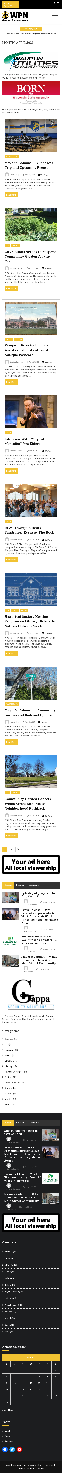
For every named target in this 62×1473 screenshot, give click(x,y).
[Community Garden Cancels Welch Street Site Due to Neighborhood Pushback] (31, 771)
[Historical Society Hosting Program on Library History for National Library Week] (31, 589)
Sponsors (9, 1441)
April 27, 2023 (34, 268)
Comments (34, 885)
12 (31, 1383)
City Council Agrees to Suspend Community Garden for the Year (30, 256)
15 (55, 1383)
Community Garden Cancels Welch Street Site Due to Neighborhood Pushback (28, 803)
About (7, 1431)
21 (47, 1389)
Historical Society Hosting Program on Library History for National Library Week (31, 621)
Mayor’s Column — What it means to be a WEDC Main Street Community (39, 960)
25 (23, 1395)
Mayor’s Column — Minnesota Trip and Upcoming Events (29, 165)
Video (7, 1104)
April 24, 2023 (34, 539)
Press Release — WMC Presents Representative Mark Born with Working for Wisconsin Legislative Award (39, 916)
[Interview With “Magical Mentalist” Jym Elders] (31, 411)
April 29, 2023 (30, 175)
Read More (11, 194)
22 (55, 1389)
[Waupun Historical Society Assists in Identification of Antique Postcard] (31, 318)
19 (31, 1389)
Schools (9, 1093)
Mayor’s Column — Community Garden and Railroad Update (30, 712)
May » (10, 1410)
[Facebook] (54, 3)
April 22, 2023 (30, 722)
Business (9, 1038)
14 (47, 1383)
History (9, 339)
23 (6, 1395)
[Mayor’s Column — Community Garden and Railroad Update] (31, 683)
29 (55, 1395)
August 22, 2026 (44, 969)
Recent (8, 885)
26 (31, 1395)
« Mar (4, 1410)
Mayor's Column (12, 157)
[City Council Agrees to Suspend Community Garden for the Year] (31, 224)
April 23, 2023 (34, 633)
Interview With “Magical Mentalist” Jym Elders (24, 441)
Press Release (12, 1082)
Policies (8, 1436)
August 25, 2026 (48, 929)
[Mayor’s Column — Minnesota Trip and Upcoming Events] (31, 135)
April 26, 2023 (34, 362)
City (7, 246)
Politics (15, 246)
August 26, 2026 (49, 902)
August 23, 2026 (49, 949)
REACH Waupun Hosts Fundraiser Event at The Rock (29, 530)
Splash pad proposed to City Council (38, 895)
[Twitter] (58, 3)
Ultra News (39, 1468)
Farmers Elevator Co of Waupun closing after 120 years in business (31, 34)
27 (39, 1395)
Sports (8, 1098)
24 (15, 1395)
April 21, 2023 (34, 815)
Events (8, 433)
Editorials (10, 1049)
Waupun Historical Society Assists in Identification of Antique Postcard (27, 350)
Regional (18, 339)
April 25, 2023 (34, 451)
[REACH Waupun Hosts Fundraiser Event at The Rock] (31, 500)
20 (39, 1389)
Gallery (8, 1060)
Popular (20, 885)
